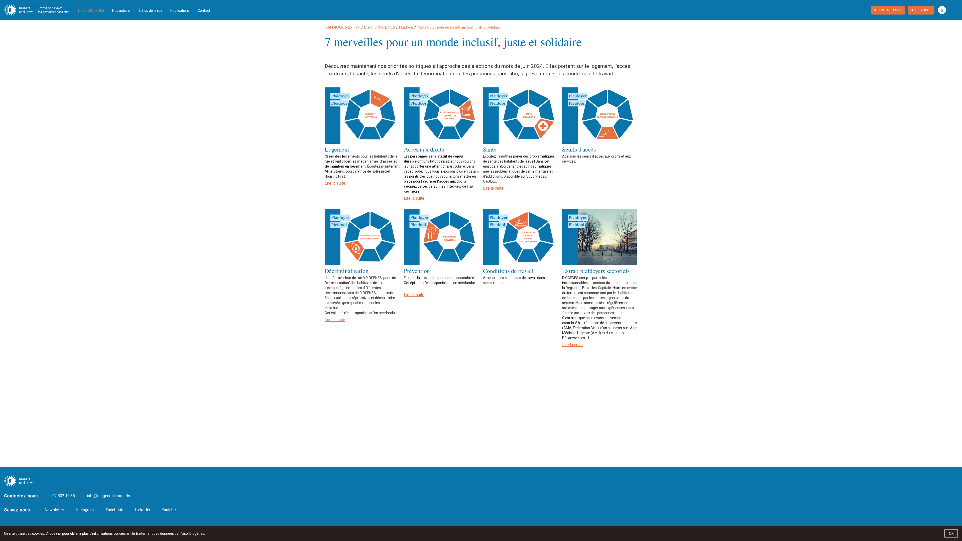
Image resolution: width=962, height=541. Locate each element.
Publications (180, 11)
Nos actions (121, 11)
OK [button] (951, 533)
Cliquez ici (53, 533)
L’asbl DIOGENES (91, 11)
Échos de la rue (150, 11)
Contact (204, 11)
